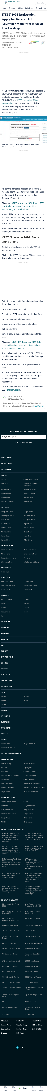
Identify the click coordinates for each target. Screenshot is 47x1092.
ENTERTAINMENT (7, 546)
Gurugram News (29, 520)
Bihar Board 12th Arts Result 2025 (32, 912)
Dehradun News (29, 516)
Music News (5, 554)
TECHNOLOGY (6, 686)
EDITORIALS (5, 675)
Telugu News (5, 818)
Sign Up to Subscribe (23, 443)
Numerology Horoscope (32, 784)
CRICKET (4, 475)
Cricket (20, 8)
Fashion (4, 604)
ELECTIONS (5, 722)
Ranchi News (5, 540)
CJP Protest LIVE (7, 780)
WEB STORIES (6, 622)
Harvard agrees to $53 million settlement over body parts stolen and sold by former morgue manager (10, 837)
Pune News (27, 536)
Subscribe (40, 3)
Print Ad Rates (21, 1029)
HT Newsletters (37, 1025)
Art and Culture (6, 600)
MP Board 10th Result (32, 918)
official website (13, 390)
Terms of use (36, 1021)
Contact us (20, 1021)
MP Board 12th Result (10, 925)
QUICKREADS (6, 728)
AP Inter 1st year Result (33, 943)
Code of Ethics (37, 1029)
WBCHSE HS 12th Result (11, 982)
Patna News (5, 536)
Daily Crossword (29, 744)
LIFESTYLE (5, 596)
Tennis (26, 700)
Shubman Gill (5, 490)
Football (26, 696)
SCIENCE (4, 663)
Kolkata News (6, 528)
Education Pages (9, 900)
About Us (4, 1021)
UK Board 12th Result (10, 966)
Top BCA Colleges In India (34, 995)
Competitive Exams (8, 586)
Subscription (5, 1029)
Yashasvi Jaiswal (29, 494)
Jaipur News (28, 524)
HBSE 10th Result (31, 972)
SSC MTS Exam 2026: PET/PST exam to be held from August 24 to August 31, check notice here (34, 836)
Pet (2, 616)
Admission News (7, 582)
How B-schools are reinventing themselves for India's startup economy (10, 889)
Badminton (5, 696)
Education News (29, 590)
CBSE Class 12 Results (10, 977)
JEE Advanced (30, 1014)
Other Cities (28, 540)
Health (3, 608)
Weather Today (21, 1025)
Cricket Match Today (31, 479)
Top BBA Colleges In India (11, 987)
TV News (27, 558)
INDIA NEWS (6, 469)
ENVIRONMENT (7, 657)
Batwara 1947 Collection (10, 776)
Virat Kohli (4, 772)
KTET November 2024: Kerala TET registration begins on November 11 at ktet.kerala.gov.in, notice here (23, 206)
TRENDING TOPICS (8, 798)
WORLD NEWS (6, 464)
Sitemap (4, 1033)
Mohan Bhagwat (29, 764)
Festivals (26, 604)
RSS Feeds (20, 1033)
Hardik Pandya (6, 494)
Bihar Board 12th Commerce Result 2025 (10, 919)
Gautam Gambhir (30, 772)
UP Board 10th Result (32, 949)
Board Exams (28, 582)
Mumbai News (6, 532)
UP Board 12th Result (10, 954)
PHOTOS (4, 639)
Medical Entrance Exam (10, 1007)
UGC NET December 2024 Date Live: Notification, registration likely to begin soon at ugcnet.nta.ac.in (21, 345)
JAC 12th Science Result (11, 961)
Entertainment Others (31, 562)
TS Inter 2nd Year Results (34, 931)
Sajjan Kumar (5, 792)
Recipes (26, 608)
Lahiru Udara (28, 502)
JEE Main (5, 1014)
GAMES (4, 740)
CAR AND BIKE (6, 681)
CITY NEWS (5, 508)
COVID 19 (4, 734)
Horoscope (5, 572)
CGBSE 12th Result (32, 961)
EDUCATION (5, 578)
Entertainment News (8, 814)
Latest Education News (13, 830)
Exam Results (5, 590)
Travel (25, 612)
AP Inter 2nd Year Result (11, 949)
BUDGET (4, 651)
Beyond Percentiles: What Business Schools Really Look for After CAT (34, 848)
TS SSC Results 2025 (32, 936)
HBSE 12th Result (8, 972)
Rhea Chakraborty (30, 776)
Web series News (7, 562)
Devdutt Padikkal (29, 490)
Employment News (30, 586)
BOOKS (4, 710)
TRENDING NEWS (7, 759)
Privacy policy (6, 1025)
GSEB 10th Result (31, 982)
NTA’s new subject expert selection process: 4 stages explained (11, 875)
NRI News (4, 822)
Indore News (5, 524)
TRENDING (5, 628)
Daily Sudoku (5, 744)
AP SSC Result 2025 (9, 943)
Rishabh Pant (5, 498)
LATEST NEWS (6, 458)
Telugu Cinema (29, 810)
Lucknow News (29, 528)
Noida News (28, 532)
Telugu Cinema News (8, 558)
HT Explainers (28, 822)
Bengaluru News (7, 512)
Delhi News (5, 520)
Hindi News (28, 818)
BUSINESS (5, 633)
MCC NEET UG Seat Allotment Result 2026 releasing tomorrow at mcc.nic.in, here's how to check (11, 850)
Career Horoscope (30, 780)
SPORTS (4, 692)
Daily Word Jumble (8, 748)
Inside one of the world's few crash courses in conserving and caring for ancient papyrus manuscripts (34, 890)
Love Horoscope (7, 784)
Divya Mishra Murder (31, 792)
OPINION (4, 669)
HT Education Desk (11, 47)
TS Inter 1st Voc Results (11, 931)
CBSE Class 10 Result (33, 977)
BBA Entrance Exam (9, 1002)
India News (29, 8)
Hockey (4, 700)
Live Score (4, 483)
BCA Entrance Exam (32, 1002)
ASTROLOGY (6, 568)
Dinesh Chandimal (7, 502)
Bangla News (28, 814)
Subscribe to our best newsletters (23, 431)
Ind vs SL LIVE (29, 498)
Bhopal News (28, 512)
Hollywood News (30, 550)
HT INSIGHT (5, 716)
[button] (2, 2)
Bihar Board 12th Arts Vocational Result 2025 (33, 905)
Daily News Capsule (9, 437)
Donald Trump (6, 764)
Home (4, 8)
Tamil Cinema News (30, 554)
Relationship (5, 612)
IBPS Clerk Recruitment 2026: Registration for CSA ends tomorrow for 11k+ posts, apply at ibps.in (33, 877)
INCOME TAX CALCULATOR (11, 754)
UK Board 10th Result (32, 966)
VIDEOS (4, 645)
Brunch (26, 600)
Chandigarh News (7, 516)
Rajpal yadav (28, 768)
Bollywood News (7, 550)
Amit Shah (4, 768)
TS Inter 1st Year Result (33, 925)
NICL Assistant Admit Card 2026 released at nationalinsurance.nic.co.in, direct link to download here (11, 862)
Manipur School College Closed (34, 788)
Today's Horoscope (7, 788)
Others (3, 704)
